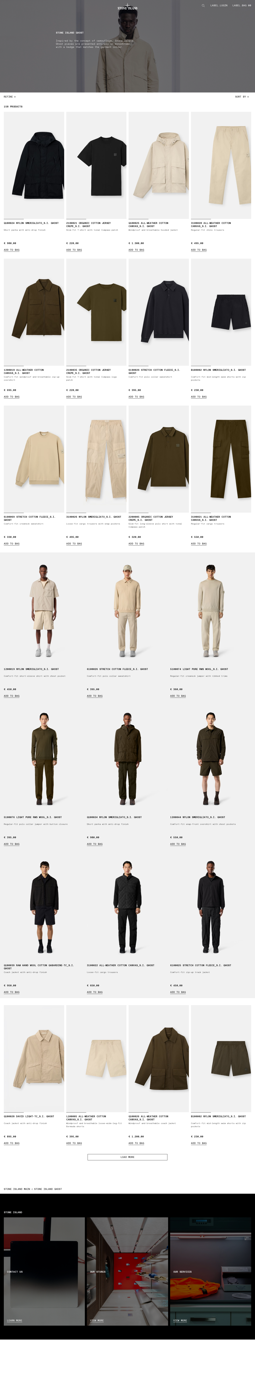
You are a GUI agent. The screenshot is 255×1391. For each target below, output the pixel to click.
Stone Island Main (17, 1189)
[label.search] (203, 5)
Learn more (14, 1320)
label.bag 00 (241, 5)
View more (97, 1320)
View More (180, 1320)
